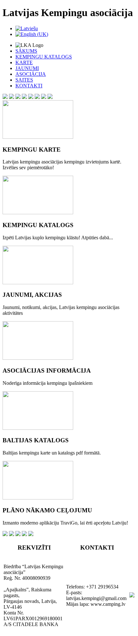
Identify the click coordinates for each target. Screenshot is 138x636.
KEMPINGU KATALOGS (43, 56)
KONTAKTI (28, 85)
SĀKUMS (26, 51)
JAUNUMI (27, 68)
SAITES (24, 80)
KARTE (24, 62)
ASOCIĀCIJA (30, 74)
